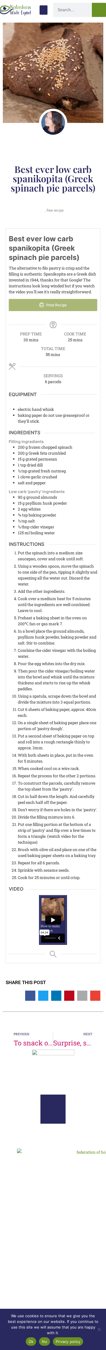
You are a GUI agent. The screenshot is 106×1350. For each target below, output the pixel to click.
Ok (31, 1341)
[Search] (99, 10)
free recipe (55, 210)
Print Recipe (56, 305)
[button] (43, 10)
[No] (99, 1329)
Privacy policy (68, 1341)
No (44, 1341)
